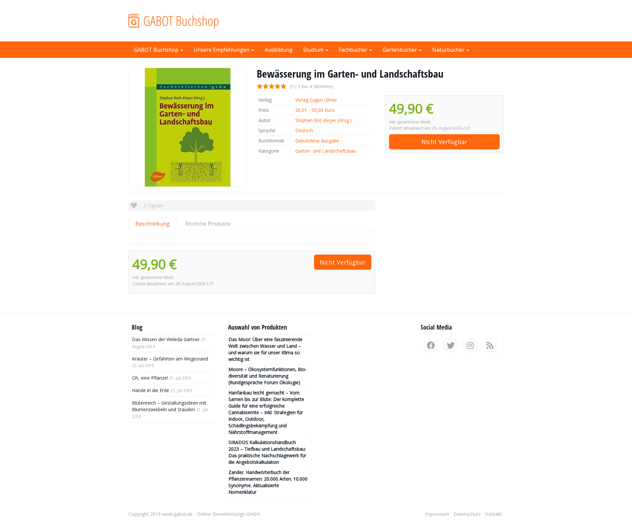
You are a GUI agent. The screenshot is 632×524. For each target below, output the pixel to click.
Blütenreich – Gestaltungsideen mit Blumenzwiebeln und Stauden (169, 406)
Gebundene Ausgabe (317, 140)
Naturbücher (449, 49)
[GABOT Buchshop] (187, 21)
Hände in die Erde (150, 390)
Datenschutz (467, 514)
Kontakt (493, 514)
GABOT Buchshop (157, 49)
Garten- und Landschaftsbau (325, 151)
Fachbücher (354, 49)
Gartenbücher (400, 49)
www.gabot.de (177, 514)
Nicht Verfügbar (444, 142)
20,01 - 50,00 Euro (314, 110)
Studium (314, 49)
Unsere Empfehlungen (222, 49)
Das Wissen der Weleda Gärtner (166, 339)
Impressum (437, 514)
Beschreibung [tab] (152, 223)
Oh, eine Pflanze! (150, 378)
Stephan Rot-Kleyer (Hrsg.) (323, 120)
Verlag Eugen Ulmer (316, 100)
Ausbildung (279, 49)
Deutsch (304, 130)
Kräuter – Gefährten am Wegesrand (170, 359)
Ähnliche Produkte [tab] (208, 223)
